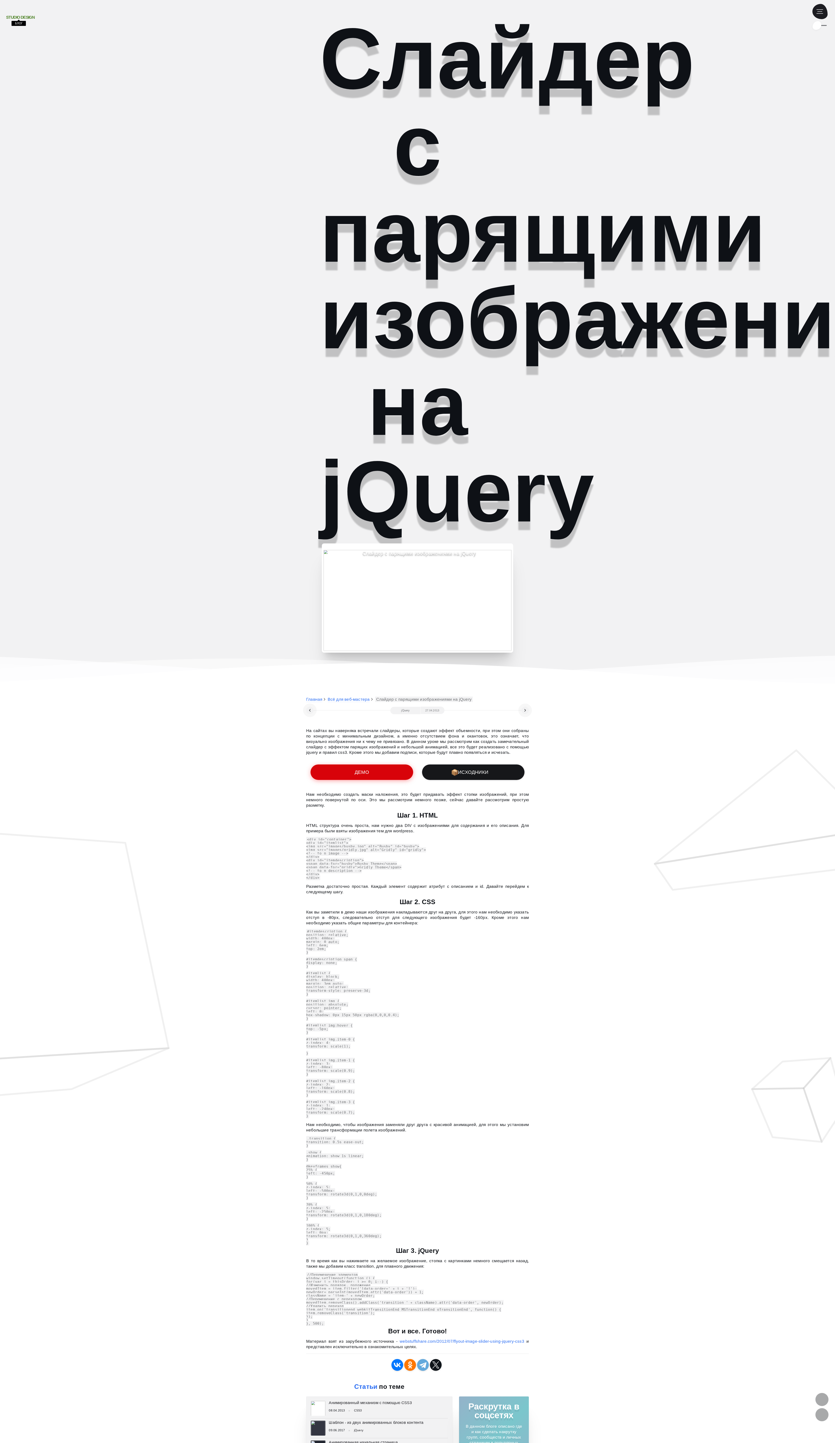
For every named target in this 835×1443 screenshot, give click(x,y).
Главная (314, 699)
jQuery (358, 1430)
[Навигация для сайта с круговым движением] (525, 710)
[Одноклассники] (410, 1365)
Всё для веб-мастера (349, 699)
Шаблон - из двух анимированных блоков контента (376, 1422)
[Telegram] (423, 1365)
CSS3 (358, 1410)
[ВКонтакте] (397, 1365)
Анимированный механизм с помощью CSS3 (370, 1403)
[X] (436, 1365)
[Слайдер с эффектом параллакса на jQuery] (310, 710)
